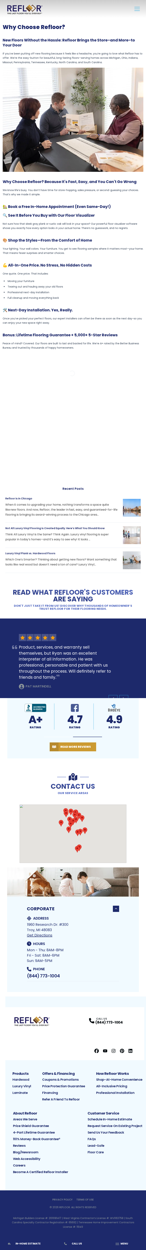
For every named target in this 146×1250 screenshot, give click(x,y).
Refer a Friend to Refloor (61, 1099)
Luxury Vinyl (21, 1086)
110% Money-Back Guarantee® (36, 1139)
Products (20, 1073)
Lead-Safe (96, 1145)
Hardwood (20, 1079)
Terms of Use (85, 1199)
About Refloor (25, 1113)
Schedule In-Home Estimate (110, 1119)
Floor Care (96, 1152)
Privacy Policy (62, 1199)
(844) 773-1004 (43, 976)
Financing (50, 1092)
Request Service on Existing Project (115, 1126)
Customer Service (103, 1113)
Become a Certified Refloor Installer (40, 1172)
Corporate (40, 909)
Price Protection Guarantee (63, 1086)
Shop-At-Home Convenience (119, 1079)
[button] (80, 832)
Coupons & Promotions (60, 1079)
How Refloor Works (112, 1073)
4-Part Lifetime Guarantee (34, 1132)
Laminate (20, 1092)
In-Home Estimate (28, 1243)
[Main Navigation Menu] (137, 9)
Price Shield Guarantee (31, 1126)
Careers (19, 1165)
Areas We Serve (25, 1119)
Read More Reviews (75, 747)
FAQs (92, 1139)
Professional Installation (115, 1092)
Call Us (77, 1243)
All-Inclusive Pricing (111, 1086)
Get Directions (39, 935)
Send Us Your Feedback (106, 1132)
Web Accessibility (26, 1159)
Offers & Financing (58, 1073)
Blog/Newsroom (25, 1152)
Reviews (19, 1145)
